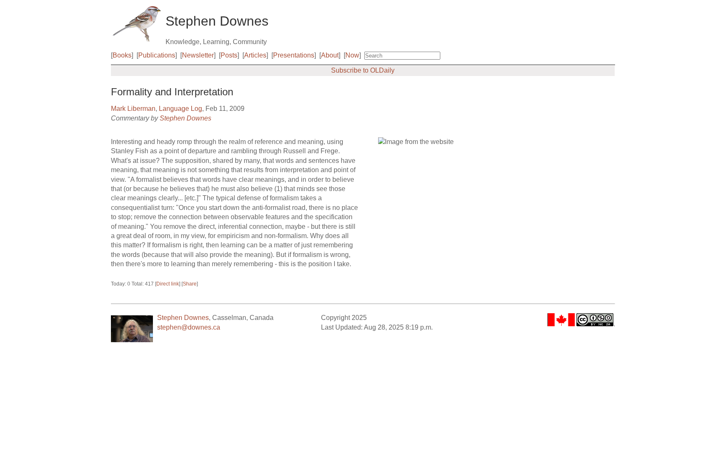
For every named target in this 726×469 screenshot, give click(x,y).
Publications (156, 55)
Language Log (180, 108)
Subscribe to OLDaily (363, 70)
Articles (255, 55)
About (330, 55)
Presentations (293, 55)
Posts (229, 55)
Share (190, 284)
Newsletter (198, 55)
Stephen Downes (185, 118)
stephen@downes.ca (188, 327)
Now (352, 55)
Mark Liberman (133, 108)
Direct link (167, 284)
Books (122, 55)
